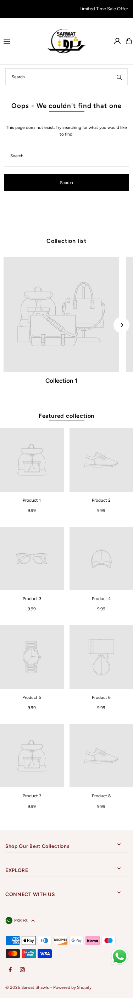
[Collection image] (61, 314)
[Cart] (129, 41)
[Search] (119, 76)
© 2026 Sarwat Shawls (27, 987)
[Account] (117, 41)
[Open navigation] (21, 40)
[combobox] (66, 76)
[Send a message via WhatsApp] (119, 956)
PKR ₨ (21, 920)
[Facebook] (10, 970)
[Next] (121, 325)
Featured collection (66, 415)
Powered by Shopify (72, 987)
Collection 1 (61, 380)
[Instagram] (22, 970)
